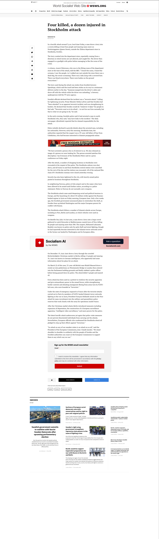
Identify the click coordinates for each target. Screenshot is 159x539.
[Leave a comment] (32, 74)
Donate (106, 15)
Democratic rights (66, 389)
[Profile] (127, 2)
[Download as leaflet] (32, 70)
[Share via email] (32, 65)
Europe (57, 389)
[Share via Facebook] (32, 48)
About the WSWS (90, 15)
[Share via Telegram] (32, 61)
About (123, 2)
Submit (79, 366)
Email (56, 348)
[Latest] (36, 12)
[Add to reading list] (32, 78)
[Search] (127, 12)
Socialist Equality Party (72, 15)
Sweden (50, 389)
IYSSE (82, 15)
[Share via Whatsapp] (32, 57)
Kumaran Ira (51, 37)
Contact (118, 2)
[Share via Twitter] (32, 52)
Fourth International (57, 15)
